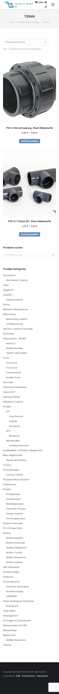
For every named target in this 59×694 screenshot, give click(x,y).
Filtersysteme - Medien (14, 338)
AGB (18, 676)
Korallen (7, 406)
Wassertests (9, 635)
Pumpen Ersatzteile (13, 523)
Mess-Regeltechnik (12, 455)
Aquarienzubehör (14, 299)
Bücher (6, 304)
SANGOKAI (11, 596)
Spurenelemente (11, 581)
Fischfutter (11, 363)
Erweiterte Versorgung (17, 586)
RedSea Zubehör (14, 562)
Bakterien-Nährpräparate (15, 309)
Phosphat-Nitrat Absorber (16, 479)
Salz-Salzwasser (11, 567)
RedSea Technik (14, 552)
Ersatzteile (8, 333)
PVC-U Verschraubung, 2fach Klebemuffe (29, 128)
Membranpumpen (14, 504)
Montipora (14, 435)
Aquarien (7, 294)
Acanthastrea (16, 416)
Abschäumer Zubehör (17, 280)
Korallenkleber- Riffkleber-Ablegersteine (23, 450)
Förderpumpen (13, 499)
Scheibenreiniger (11, 572)
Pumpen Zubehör (14, 513)
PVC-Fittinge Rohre (12, 528)
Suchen (52, 255)
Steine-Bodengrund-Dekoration (18, 601)
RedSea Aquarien (14, 538)
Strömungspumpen (15, 518)
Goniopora (14, 426)
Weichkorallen (13, 440)
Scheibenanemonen (19, 445)
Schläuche (8, 576)
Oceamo (7, 465)
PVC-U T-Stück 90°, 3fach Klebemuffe (29, 221)
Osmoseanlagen (11, 469)
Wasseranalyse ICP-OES (15, 625)
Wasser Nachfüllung (16, 460)
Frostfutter (12, 367)
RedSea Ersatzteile (15, 542)
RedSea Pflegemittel (16, 547)
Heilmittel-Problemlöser (15, 387)
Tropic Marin (9, 611)
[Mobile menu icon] (53, 5)
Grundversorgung (14, 591)
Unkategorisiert (10, 615)
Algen (6, 285)
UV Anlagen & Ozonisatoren (17, 620)
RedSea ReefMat (14, 348)
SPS (8, 431)
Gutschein (8, 382)
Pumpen (7, 489)
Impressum (42, 676)
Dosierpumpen (13, 494)
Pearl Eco (10, 343)
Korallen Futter (13, 377)
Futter (6, 358)
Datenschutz (28, 676)
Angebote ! (8, 290)
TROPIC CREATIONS (16, 353)
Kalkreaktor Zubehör (13, 401)
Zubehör (7, 645)
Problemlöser (9, 484)
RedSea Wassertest (16, 557)
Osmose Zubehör (14, 474)
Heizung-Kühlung (11, 397)
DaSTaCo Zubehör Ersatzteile (18, 328)
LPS (8, 411)
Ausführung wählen (29, 141)
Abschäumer (9, 275)
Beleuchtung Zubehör (16, 319)
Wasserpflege (10, 630)
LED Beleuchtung (14, 324)
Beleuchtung (9, 314)
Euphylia (13, 421)
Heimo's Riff (9, 392)
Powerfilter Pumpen (16, 508)
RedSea (7, 533)
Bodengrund (12, 606)
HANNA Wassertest (16, 640)
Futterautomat (13, 372)
